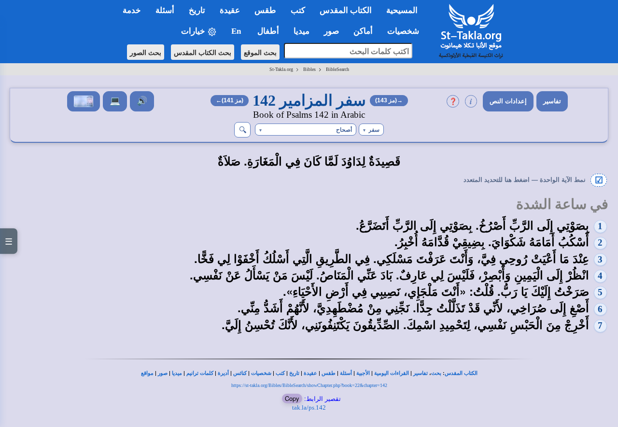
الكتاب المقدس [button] (346, 10)
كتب (280, 373)
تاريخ (294, 373)
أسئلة (346, 373)
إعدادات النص (508, 101)
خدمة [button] (132, 10)
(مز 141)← (229, 100)
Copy (292, 398)
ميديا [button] (301, 31)
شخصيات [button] (406, 31)
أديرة (223, 373)
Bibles (309, 69)
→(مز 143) (389, 100)
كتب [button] (298, 10)
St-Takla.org (281, 69)
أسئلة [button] (164, 10)
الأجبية (363, 373)
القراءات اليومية (391, 373)
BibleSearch (337, 69)
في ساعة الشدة (562, 204)
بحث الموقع (260, 52)
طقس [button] (265, 10)
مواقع (147, 373)
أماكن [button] (363, 31)
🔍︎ (242, 129)
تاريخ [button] (197, 10)
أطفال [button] (268, 31)
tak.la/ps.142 (309, 407)
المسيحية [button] (402, 10)
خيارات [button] (194, 31)
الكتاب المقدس (461, 373)
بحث (436, 373)
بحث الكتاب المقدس (202, 52)
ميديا (177, 373)
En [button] (237, 31)
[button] (371, 130)
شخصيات (261, 373)
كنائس (240, 373)
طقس (329, 373)
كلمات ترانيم (199, 373)
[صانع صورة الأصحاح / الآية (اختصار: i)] (83, 101)
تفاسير (552, 101)
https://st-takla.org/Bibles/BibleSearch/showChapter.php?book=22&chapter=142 (309, 385)
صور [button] (331, 31)
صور (163, 373)
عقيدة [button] (230, 10)
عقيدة (310, 373)
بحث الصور (145, 52)
